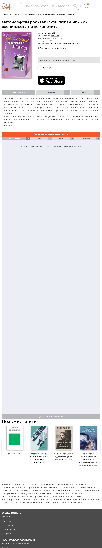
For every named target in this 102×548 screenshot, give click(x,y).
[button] (97, 6)
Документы (7, 525)
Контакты (7, 517)
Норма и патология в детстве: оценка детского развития (63, 456)
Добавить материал (51, 417)
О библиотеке (9, 530)
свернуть (9, 126)
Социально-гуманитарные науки (38, 14)
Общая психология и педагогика (65, 43)
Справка (6, 521)
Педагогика (65, 14)
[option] (14, 441)
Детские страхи (14, 454)
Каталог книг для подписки (16, 544)
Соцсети (6, 534)
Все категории (9, 14)
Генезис (55, 35)
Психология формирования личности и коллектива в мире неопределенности (88, 459)
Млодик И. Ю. (50, 33)
